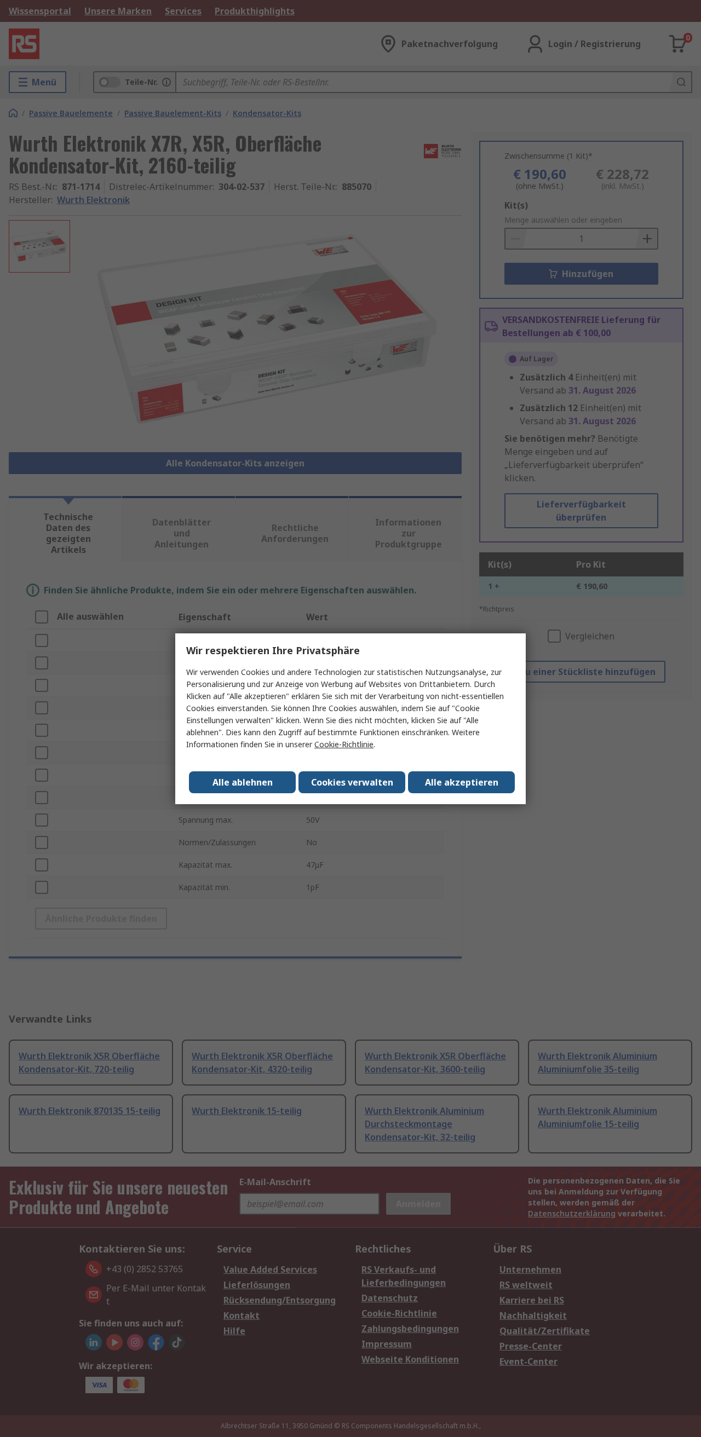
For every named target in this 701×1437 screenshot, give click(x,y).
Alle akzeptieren (461, 782)
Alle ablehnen (242, 782)
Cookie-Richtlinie (344, 744)
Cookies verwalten (352, 782)
